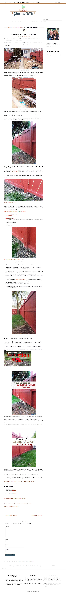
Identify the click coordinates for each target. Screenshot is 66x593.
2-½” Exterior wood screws (11, 218)
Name (6, 539)
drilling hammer (14, 272)
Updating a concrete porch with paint (11, 506)
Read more (54, 46)
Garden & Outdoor (19, 27)
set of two (13, 489)
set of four (14, 490)
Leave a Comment (27, 36)
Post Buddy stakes (13, 214)
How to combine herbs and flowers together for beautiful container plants (17, 503)
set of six (14, 491)
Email (6, 544)
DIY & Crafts (13, 27)
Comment (7, 526)
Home (9, 27)
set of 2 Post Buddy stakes (20, 279)
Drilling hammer (9, 215)
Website (6, 549)
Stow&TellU (23, 11)
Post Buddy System (15, 171)
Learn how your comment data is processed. (26, 561)
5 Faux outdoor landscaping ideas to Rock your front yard (14, 498)
